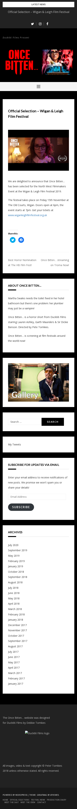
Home (5, 800)
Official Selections (19, 800)
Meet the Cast (11, 802)
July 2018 (13, 587)
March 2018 (15, 609)
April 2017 (14, 667)
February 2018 (16, 614)
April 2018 (14, 603)
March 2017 (15, 673)
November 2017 (17, 630)
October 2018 (16, 571)
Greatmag (42, 795)
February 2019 (16, 561)
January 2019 (15, 566)
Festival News (38, 800)
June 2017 (14, 657)
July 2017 (13, 651)
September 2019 (17, 550)
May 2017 (14, 662)
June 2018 (14, 593)
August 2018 (15, 582)
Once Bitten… (16, 43)
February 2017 (16, 678)
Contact (41, 802)
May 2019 (14, 555)
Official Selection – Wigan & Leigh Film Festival (38, 12)
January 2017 (15, 683)
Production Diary (56, 800)
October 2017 (16, 635)
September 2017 (17, 641)
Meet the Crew (28, 802)
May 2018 (14, 598)
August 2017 (15, 646)
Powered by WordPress (15, 795)
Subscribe (21, 507)
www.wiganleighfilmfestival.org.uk (27, 215)
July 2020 (13, 545)
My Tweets (14, 444)
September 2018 (17, 577)
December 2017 (17, 625)
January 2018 (15, 619)
